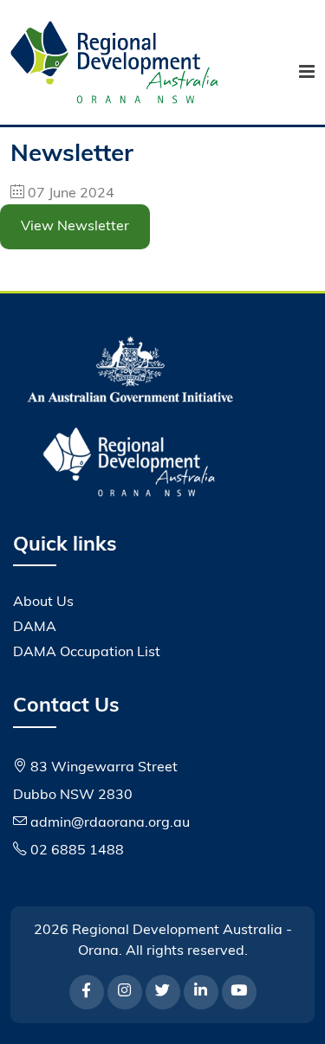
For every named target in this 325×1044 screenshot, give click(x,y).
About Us (43, 602)
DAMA (34, 628)
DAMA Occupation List (86, 653)
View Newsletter (75, 227)
